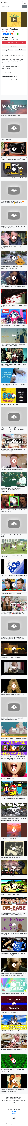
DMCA (14, 1112)
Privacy (14, 1114)
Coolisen (4, 3)
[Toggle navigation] (24, 2)
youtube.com (18, 1124)
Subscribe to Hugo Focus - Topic (14, 42)
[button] (24, 6)
